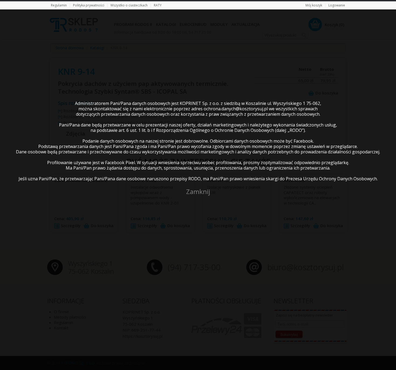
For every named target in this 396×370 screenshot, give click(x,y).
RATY (158, 5)
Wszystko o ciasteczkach (129, 5)
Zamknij (198, 191)
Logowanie (336, 5)
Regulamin (59, 5)
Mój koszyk (313, 5)
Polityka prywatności (88, 5)
